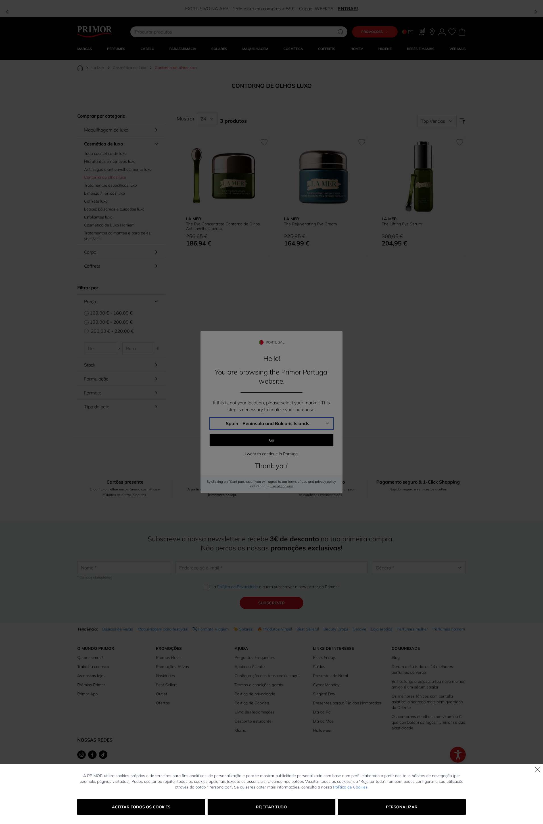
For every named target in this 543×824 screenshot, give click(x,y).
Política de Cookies (350, 787)
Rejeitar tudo (271, 807)
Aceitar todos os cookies (141, 807)
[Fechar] (537, 769)
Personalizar (401, 807)
